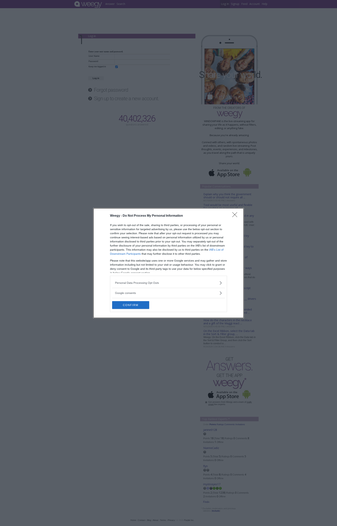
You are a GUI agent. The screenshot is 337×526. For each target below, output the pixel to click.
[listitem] (168, 283)
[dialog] (168, 263)
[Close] (236, 216)
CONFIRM (130, 305)
